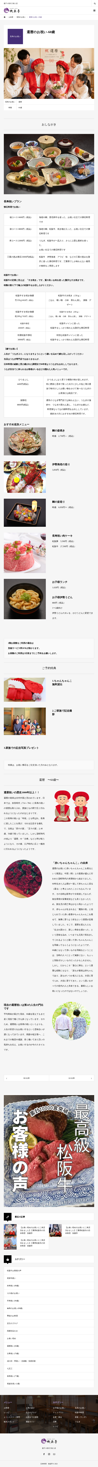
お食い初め (11, 1338)
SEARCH (94, 3)
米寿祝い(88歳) (13, 1286)
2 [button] (50, 95)
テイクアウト (58, 1412)
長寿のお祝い (80, 1408)
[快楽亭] (12, 10)
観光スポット (9, 1422)
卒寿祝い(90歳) (13, 1301)
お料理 (6, 1408)
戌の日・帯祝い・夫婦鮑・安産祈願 (21, 1361)
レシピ (6, 1412)
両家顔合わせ (12, 1331)
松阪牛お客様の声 (14, 1271)
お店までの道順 (32, 1417)
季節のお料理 (12, 1316)
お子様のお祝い (59, 1408)
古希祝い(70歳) (13, 1353)
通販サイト (30, 1422)
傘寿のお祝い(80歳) (15, 1308)
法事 (55, 1422)
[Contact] (54, 1454)
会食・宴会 (57, 1417)
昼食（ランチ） (81, 1417)
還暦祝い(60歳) (13, 1346)
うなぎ (77, 1422)
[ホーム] (4, 17)
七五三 (9, 1369)
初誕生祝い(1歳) (13, 1384)
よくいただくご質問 (12, 1417)
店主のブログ (12, 1323)
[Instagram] (49, 1454)
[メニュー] (94, 10)
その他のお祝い (13, 1293)
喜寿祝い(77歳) (13, 1376)
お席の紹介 (30, 1408)
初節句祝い (11, 1278)
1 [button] (47, 95)
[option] (49, 73)
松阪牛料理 (79, 1412)
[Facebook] (44, 1454)
